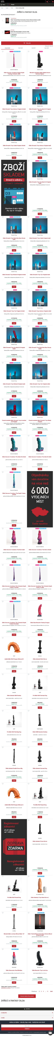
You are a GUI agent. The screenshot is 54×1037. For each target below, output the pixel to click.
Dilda (12, 8)
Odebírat (27, 1028)
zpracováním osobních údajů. (40, 1032)
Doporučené (7, 48)
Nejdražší (33, 48)
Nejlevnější (20, 48)
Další (51, 991)
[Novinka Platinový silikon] (14, 60)
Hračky (7, 8)
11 (47, 991)
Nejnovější (46, 48)
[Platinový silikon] (40, 885)
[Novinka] (40, 60)
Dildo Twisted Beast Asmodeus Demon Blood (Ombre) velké (25, 20)
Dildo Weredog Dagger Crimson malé (20, 31)
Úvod (2, 8)
